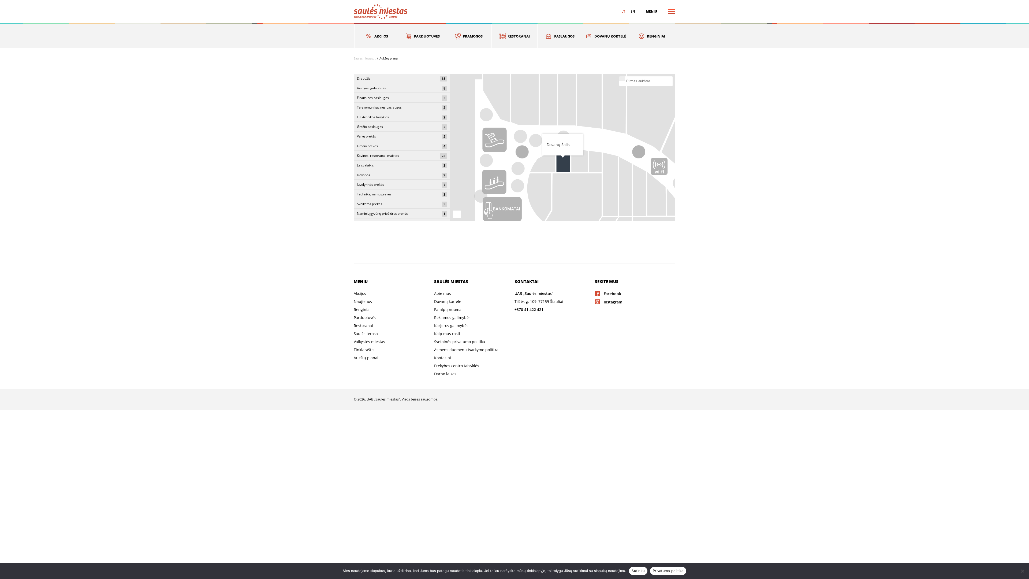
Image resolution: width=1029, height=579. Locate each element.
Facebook (612, 293)
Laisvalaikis (401, 165)
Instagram (613, 302)
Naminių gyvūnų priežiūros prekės (401, 213)
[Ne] (1022, 571)
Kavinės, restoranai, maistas (401, 155)
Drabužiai (401, 78)
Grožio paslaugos (401, 126)
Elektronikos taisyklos (401, 117)
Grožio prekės (401, 146)
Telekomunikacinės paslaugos (401, 107)
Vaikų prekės (401, 136)
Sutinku (638, 571)
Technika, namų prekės (401, 194)
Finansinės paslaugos (401, 97)
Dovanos (401, 175)
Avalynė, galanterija (401, 88)
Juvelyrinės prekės (401, 184)
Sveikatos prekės (401, 204)
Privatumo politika (668, 571)
